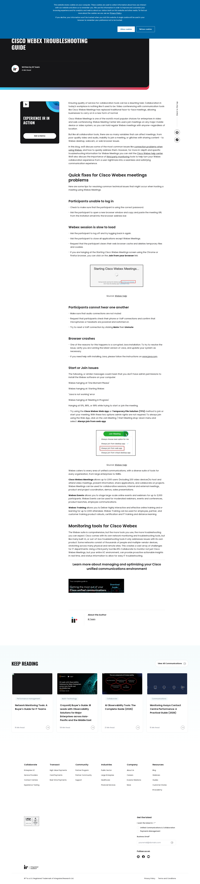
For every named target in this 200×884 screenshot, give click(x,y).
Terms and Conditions (167, 878)
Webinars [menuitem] (156, 775)
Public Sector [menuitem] (106, 770)
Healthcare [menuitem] (105, 780)
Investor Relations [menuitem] (134, 780)
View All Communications (170, 663)
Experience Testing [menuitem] (31, 785)
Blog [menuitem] (154, 770)
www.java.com (149, 356)
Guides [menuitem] (155, 780)
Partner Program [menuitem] (82, 770)
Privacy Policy (115, 13)
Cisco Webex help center (150, 153)
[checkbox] (156, 829)
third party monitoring (118, 156)
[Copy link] (177, 140)
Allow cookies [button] (126, 29)
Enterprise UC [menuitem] (29, 770)
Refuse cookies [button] (145, 29)
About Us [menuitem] (130, 770)
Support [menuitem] (78, 780)
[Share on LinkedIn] (177, 132)
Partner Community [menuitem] (83, 775)
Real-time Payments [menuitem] (58, 780)
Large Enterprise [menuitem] (107, 775)
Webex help (121, 295)
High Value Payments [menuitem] (58, 770)
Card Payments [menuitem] (56, 775)
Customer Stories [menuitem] (160, 785)
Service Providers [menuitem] (31, 775)
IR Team (91, 619)
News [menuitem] (129, 785)
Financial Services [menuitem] (108, 785)
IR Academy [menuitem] (157, 790)
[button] (177, 114)
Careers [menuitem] (130, 775)
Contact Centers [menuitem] (31, 780)
